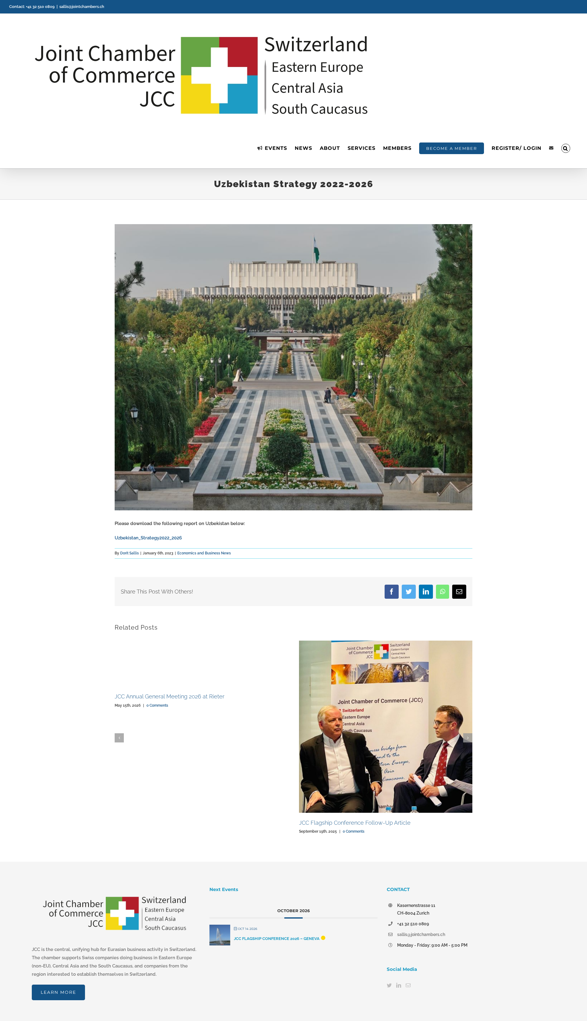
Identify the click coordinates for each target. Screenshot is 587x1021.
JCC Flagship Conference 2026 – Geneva (276, 938)
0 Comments (157, 705)
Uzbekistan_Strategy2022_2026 (148, 538)
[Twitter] (389, 985)
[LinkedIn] (398, 985)
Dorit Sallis (129, 553)
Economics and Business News (204, 553)
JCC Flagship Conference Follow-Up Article (355, 822)
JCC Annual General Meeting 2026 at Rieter (169, 696)
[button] (565, 148)
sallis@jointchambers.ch (81, 6)
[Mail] (408, 985)
